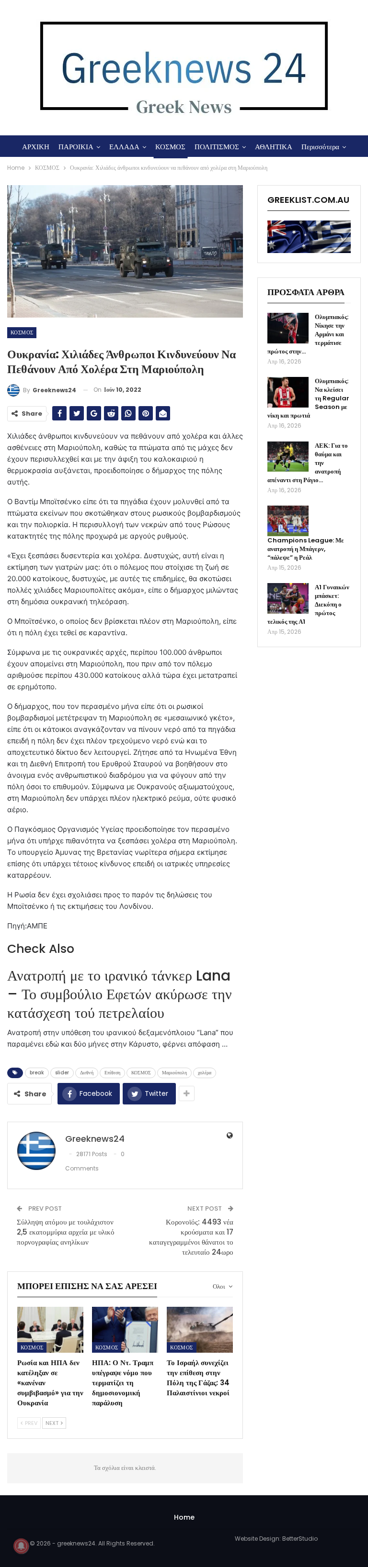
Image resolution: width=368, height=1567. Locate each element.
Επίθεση (112, 1072)
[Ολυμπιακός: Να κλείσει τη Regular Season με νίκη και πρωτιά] (288, 392)
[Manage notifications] (21, 1546)
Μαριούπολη (174, 1072)
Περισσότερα (320, 147)
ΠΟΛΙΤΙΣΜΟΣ (217, 147)
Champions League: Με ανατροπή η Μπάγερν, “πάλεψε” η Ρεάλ (305, 549)
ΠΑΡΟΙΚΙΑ (75, 147)
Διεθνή (86, 1072)
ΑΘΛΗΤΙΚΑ (273, 147)
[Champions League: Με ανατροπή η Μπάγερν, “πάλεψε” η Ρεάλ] (288, 521)
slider (62, 1072)
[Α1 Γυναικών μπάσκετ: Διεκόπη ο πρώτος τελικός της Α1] (288, 598)
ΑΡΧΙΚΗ (35, 147)
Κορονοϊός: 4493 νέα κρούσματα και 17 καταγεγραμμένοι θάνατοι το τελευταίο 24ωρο (191, 1237)
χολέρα (204, 1072)
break (37, 1072)
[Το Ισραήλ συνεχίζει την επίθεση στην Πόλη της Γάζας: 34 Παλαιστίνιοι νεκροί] (200, 1330)
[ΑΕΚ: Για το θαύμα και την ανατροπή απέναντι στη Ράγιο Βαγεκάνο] (288, 456)
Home (184, 1517)
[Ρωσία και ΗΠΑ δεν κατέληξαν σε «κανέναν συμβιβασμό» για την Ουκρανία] (50, 1330)
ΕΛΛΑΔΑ (124, 147)
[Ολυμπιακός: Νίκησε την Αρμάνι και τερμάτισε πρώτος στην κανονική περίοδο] (288, 328)
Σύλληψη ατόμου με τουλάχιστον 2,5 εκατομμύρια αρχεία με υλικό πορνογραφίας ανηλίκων (66, 1232)
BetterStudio (300, 1538)
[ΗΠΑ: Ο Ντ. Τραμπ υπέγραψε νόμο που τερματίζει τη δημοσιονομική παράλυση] (125, 1330)
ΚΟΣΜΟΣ (170, 147)
